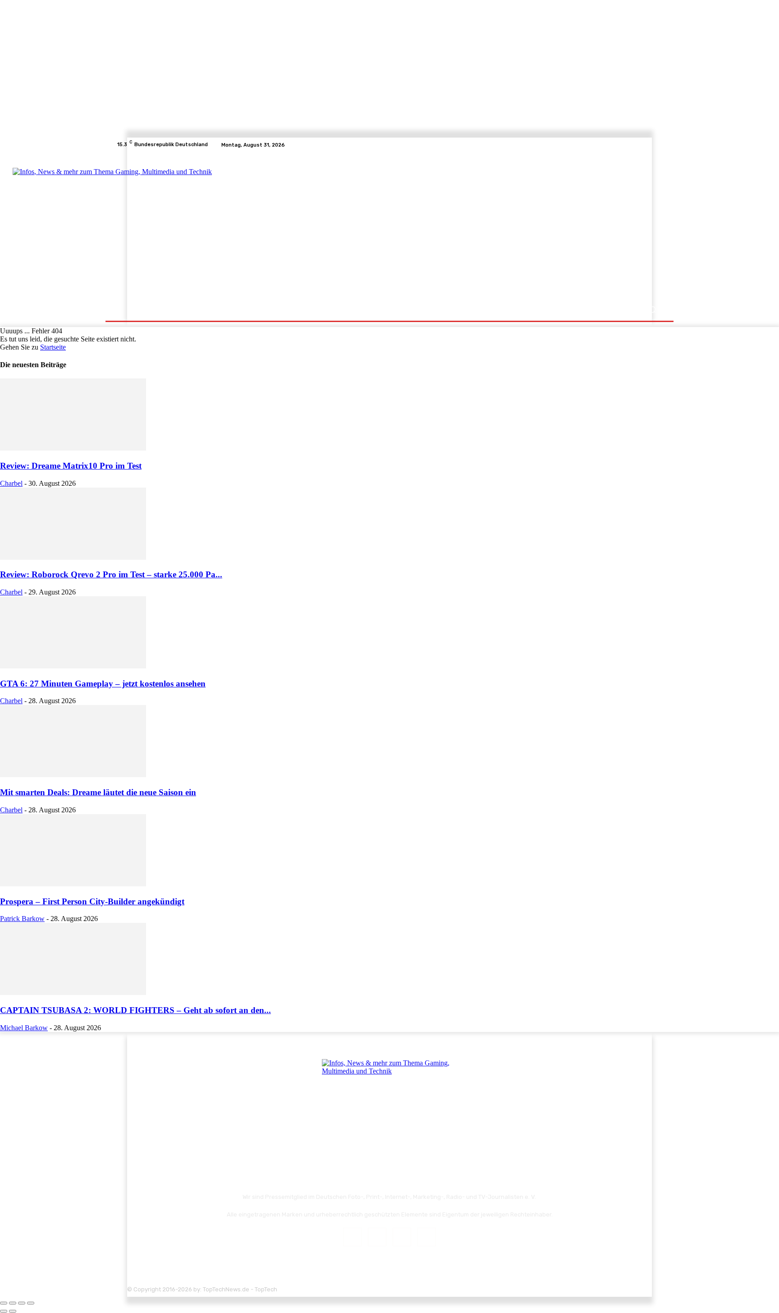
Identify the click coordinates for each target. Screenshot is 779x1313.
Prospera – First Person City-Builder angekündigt (92, 901)
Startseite (53, 347)
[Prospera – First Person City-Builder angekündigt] (73, 884)
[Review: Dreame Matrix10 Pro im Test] (73, 448)
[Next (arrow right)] (12, 1311)
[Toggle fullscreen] (21, 1303)
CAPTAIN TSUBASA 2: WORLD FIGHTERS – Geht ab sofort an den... (135, 1010)
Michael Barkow (24, 1028)
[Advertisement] (468, 226)
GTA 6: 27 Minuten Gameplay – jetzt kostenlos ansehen (103, 683)
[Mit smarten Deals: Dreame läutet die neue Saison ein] (73, 775)
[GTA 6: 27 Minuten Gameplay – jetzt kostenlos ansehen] (73, 666)
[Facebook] (624, 144)
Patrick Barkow (22, 918)
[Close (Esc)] (3, 1303)
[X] (646, 144)
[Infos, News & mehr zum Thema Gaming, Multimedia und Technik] (205, 225)
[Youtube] (657, 144)
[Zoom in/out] (30, 1303)
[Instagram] (635, 144)
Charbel (11, 483)
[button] (652, 309)
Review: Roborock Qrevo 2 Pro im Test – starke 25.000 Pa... (111, 574)
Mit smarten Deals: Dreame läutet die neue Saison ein (98, 792)
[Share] (12, 1303)
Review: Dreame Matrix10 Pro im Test (71, 465)
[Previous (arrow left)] (3, 1311)
